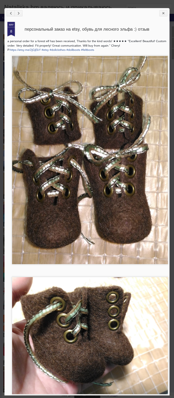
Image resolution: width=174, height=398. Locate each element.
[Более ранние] (18, 13)
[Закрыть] (163, 13)
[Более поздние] (11, 13)
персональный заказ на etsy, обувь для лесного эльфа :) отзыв (87, 29)
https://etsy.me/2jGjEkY (25, 50)
